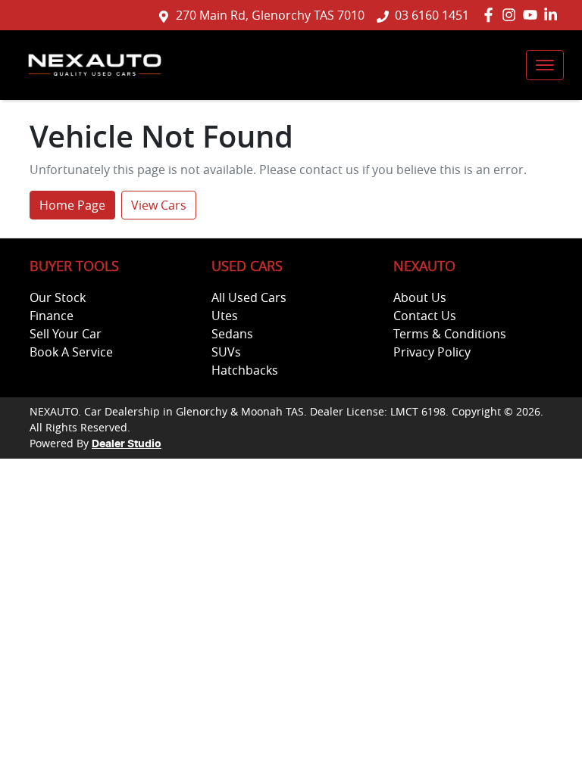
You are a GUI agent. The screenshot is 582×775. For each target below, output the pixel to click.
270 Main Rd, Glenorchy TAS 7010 (270, 15)
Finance (52, 315)
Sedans (232, 333)
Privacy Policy (432, 352)
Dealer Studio (126, 444)
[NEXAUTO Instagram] (512, 15)
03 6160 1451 (432, 15)
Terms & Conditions (449, 333)
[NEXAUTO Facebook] (491, 15)
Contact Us (424, 315)
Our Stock (58, 297)
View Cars (158, 205)
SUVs (226, 352)
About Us (419, 297)
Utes (224, 315)
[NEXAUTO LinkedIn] (553, 15)
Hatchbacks (244, 370)
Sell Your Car (66, 333)
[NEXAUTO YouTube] (533, 15)
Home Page (72, 205)
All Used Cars (248, 297)
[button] (545, 65)
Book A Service (71, 352)
